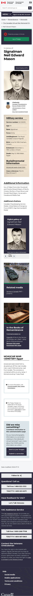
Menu (6, 14)
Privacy (8, 584)
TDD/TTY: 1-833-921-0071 (17, 491)
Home (3, 19)
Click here (18, 409)
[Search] (30, 7)
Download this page (14, 345)
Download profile (22, 68)
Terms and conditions (13, 581)
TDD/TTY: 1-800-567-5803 (16, 537)
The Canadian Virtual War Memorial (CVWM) (18, 23)
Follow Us (19, 476)
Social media (10, 575)
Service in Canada (12, 291)
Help (4, 571)
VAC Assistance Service (11, 513)
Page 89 (9, 337)
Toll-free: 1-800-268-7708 (16, 531)
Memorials (23, 19)
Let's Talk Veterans (16, 503)
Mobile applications (12, 578)
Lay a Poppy (16, 39)
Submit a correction (16, 453)
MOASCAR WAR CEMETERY (15, 167)
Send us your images (16, 449)
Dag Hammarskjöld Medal (20, 112)
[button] (5, 255)
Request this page (13, 343)
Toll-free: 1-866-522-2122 (16, 486)
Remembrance (13, 19)
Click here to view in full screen (16, 252)
